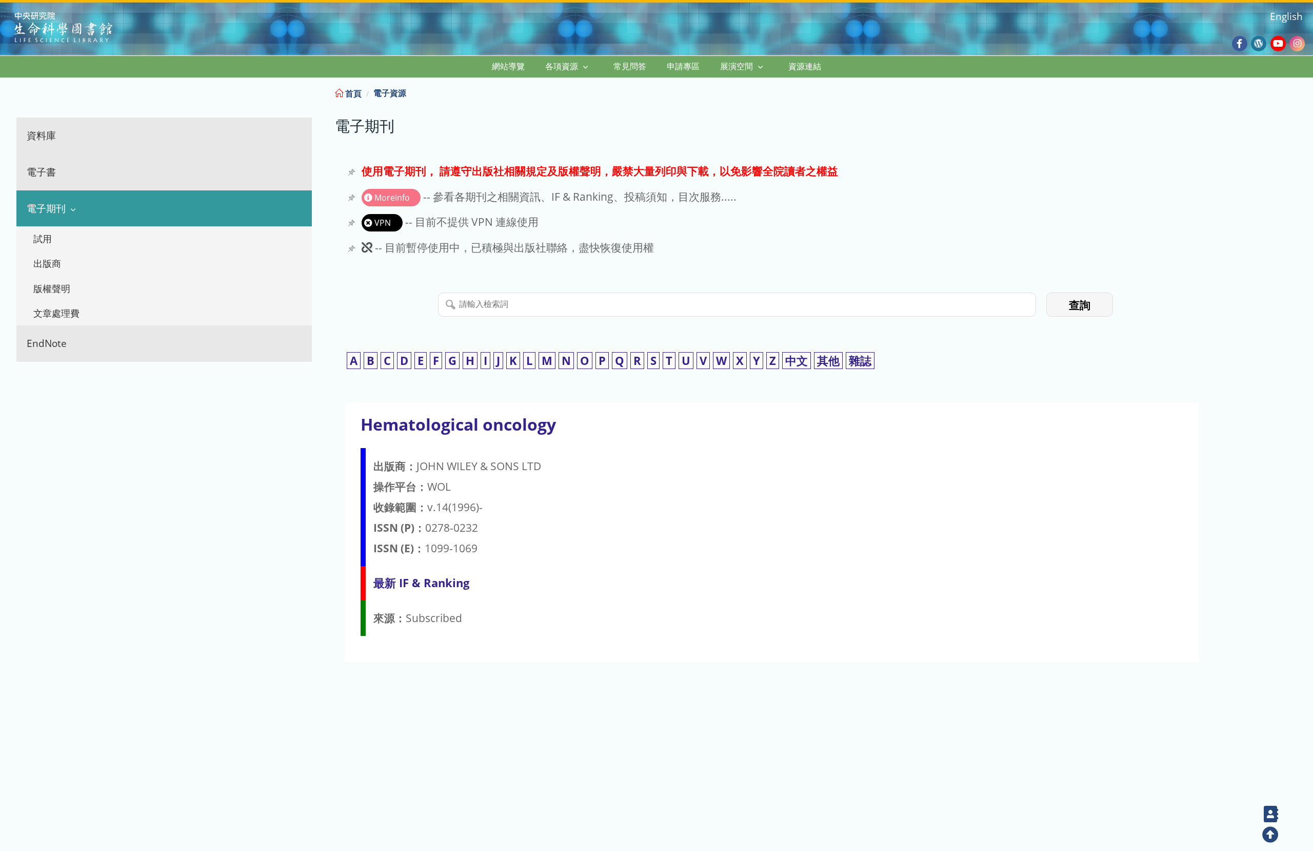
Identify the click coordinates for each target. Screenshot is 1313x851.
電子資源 (389, 93)
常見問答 (629, 66)
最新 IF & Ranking (421, 583)
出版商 (47, 263)
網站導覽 (508, 66)
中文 (796, 361)
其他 (828, 361)
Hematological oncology (458, 424)
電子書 (41, 172)
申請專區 (683, 66)
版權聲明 (51, 288)
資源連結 (804, 66)
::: (1304, 91)
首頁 (352, 93)
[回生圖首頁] (76, 28)
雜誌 (860, 361)
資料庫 (41, 135)
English (1286, 16)
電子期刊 (46, 208)
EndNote (47, 343)
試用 (42, 239)
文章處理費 (56, 313)
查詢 (1079, 305)
